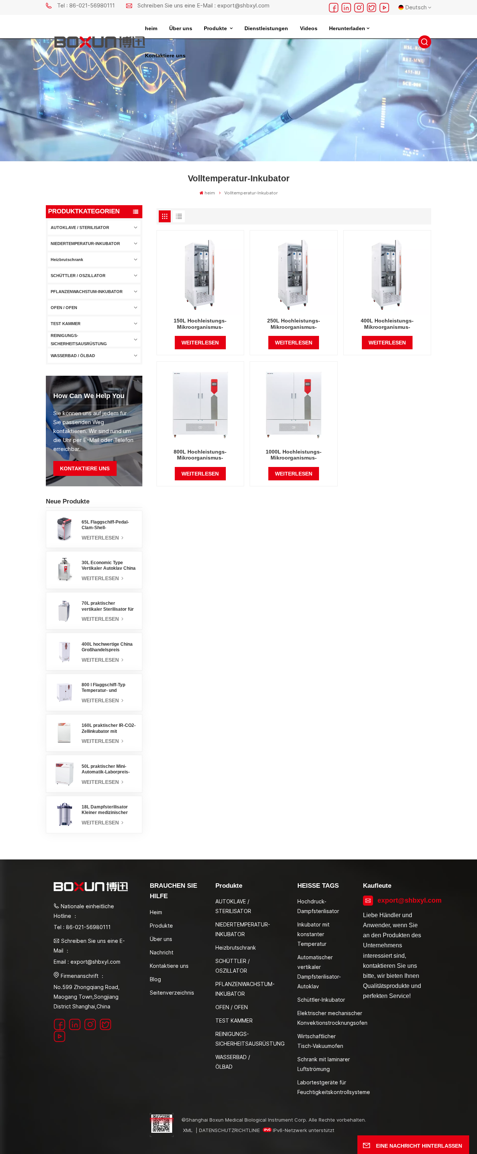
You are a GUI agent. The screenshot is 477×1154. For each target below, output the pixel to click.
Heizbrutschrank (67, 259)
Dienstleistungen (266, 28)
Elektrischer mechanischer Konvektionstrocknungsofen (332, 1018)
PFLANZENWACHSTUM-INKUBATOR (87, 291)
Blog (155, 979)
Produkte (216, 28)
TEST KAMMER (65, 323)
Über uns (180, 28)
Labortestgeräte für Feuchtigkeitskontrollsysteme (333, 1087)
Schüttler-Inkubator (321, 999)
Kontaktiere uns (165, 55)
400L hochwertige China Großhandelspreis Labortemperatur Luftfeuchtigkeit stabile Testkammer (107, 647)
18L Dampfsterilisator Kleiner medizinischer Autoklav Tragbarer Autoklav (105, 810)
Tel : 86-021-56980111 (86, 5)
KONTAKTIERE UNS (85, 468)
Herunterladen (347, 28)
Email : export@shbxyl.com (87, 962)
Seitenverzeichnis (172, 992)
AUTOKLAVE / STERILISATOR (80, 227)
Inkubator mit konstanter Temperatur (313, 934)
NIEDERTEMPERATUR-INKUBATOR (85, 243)
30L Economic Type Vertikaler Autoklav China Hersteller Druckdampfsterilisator (109, 565)
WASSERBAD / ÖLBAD (73, 355)
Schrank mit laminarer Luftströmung (323, 1064)
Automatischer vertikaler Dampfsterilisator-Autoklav (319, 971)
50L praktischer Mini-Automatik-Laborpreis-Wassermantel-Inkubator (108, 769)
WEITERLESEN (101, 538)
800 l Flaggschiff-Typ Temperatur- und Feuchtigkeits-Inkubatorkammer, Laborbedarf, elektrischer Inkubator (109, 687)
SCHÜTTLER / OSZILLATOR (78, 275)
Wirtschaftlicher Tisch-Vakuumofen (320, 1041)
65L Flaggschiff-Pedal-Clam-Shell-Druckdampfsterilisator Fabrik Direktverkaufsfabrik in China (106, 525)
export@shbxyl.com (400, 900)
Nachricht (161, 952)
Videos (309, 28)
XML (188, 1130)
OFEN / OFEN (64, 307)
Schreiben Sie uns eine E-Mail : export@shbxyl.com (203, 5)
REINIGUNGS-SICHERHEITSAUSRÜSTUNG (79, 339)
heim (151, 28)
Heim (156, 912)
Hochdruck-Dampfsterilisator (318, 906)
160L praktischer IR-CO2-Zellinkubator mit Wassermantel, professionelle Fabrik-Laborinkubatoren (109, 728)
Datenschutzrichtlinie (229, 1130)
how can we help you (88, 396)
